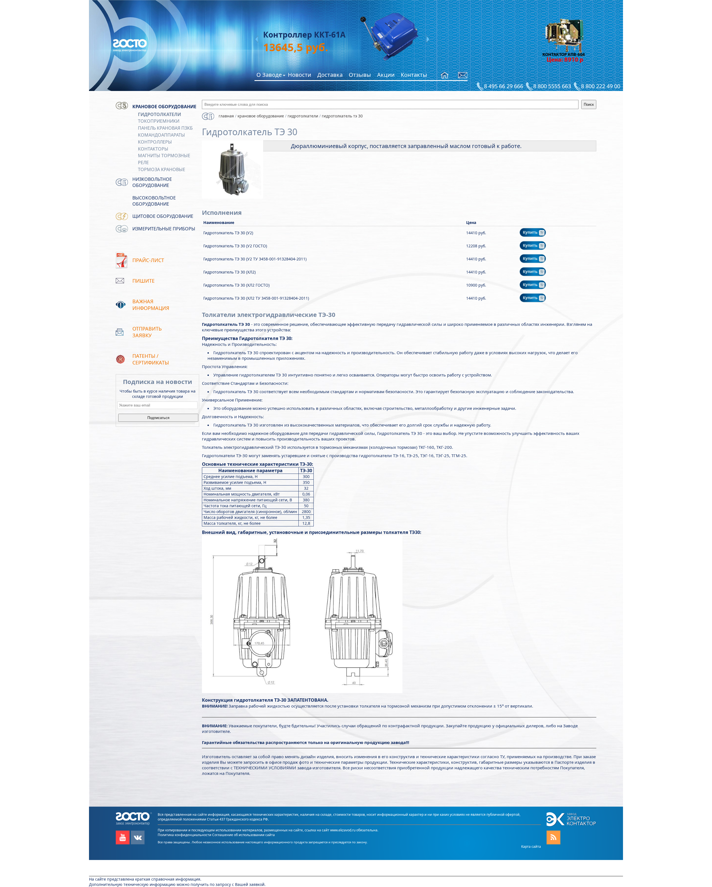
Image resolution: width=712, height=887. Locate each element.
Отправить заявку (147, 332)
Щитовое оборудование (162, 216)
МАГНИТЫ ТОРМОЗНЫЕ (164, 155)
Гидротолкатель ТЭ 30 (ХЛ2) (229, 272)
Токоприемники (158, 121)
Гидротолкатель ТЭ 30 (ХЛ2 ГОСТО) (236, 285)
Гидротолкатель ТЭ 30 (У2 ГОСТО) (235, 245)
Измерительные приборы (163, 229)
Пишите (143, 280)
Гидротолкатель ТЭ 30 (342, 116)
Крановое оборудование (164, 107)
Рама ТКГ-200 (289, 34)
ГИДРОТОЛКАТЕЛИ (159, 114)
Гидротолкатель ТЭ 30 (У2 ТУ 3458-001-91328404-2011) (254, 259)
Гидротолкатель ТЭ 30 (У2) (228, 232)
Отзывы (360, 74)
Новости (299, 74)
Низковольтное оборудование (152, 182)
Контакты (414, 74)
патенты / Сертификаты (150, 359)
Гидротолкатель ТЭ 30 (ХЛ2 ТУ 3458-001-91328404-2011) (256, 298)
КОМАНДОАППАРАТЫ (161, 135)
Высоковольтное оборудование (154, 201)
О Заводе (269, 75)
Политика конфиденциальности (184, 834)
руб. (288, 47)
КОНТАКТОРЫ (153, 149)
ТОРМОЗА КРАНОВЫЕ (161, 169)
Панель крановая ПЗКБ (165, 128)
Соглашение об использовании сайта (243, 834)
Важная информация (150, 304)
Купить (531, 232)
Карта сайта (531, 846)
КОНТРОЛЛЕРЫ (155, 142)
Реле (143, 162)
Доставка (330, 74)
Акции (386, 74)
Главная (226, 116)
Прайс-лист (148, 260)
